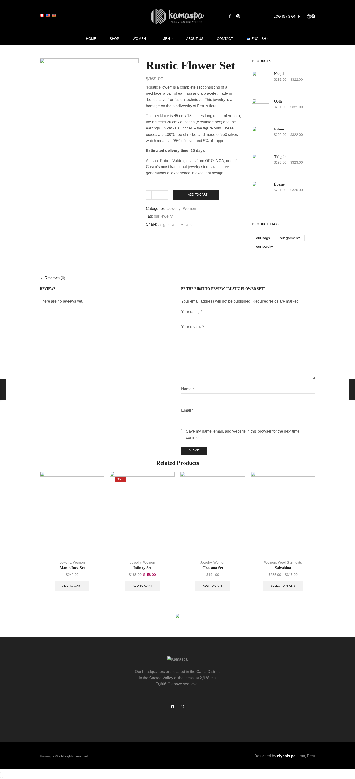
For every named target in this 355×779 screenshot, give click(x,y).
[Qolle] (260, 110)
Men (166, 39)
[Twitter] (159, 225)
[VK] (168, 225)
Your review (192, 327)
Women (139, 39)
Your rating (191, 312)
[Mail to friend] (177, 225)
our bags (263, 238)
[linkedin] (182, 225)
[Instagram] (238, 16)
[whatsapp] (187, 225)
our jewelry (163, 216)
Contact (225, 39)
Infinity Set (142, 568)
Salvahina (283, 568)
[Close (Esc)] (0, 772)
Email (187, 410)
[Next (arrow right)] (2, 777)
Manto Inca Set (72, 568)
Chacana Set (212, 568)
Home (91, 39)
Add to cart (197, 194)
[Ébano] (260, 193)
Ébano (279, 184)
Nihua (279, 129)
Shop (114, 39)
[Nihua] (260, 138)
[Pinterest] (172, 225)
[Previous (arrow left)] (0, 777)
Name (187, 389)
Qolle (278, 101)
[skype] (190, 225)
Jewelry (173, 209)
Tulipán (280, 157)
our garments (290, 238)
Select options (282, 585)
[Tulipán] (260, 165)
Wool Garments (290, 562)
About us (194, 39)
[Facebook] (230, 16)
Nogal (279, 74)
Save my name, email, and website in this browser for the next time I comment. (243, 434)
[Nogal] (260, 82)
